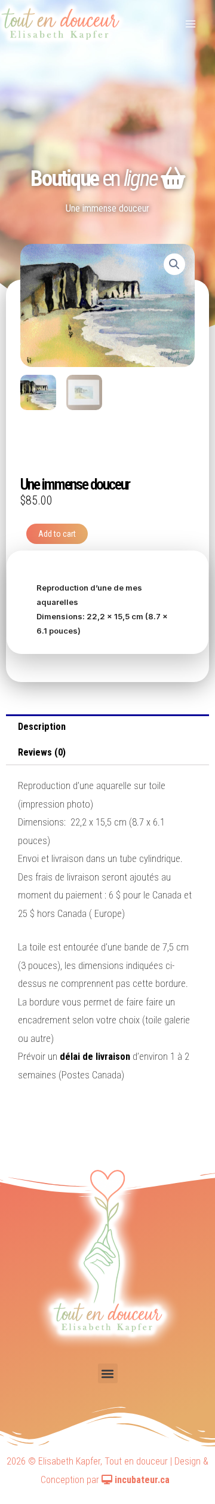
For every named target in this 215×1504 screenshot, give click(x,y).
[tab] (107, 727)
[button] (108, 1373)
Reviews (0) (42, 752)
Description (42, 726)
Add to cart (57, 534)
